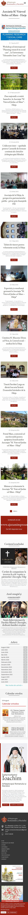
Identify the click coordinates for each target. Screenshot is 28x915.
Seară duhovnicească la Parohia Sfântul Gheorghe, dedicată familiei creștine (14, 622)
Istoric (3, 845)
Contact (3, 859)
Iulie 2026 (4, 650)
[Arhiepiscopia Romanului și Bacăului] (13, 819)
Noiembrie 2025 (6, 670)
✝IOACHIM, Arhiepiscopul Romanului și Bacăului (14, 567)
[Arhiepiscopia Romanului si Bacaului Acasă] (12, 3)
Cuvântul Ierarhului (17, 804)
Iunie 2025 (4, 682)
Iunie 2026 (4, 652)
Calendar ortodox (10, 703)
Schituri (3, 853)
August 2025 (5, 677)
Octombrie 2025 (6, 672)
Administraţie (5, 849)
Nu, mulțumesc (12, 912)
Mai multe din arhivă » (14, 685)
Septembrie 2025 (6, 674)
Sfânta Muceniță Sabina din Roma (17, 729)
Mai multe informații (5, 909)
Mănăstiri (4, 851)
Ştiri (2, 841)
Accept (3, 912)
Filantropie (4, 857)
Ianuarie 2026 (5, 665)
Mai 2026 (4, 655)
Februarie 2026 (6, 662)
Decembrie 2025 (6, 667)
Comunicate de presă (7, 843)
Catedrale (4, 847)
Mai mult (14, 67)
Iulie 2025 (4, 679)
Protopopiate (5, 855)
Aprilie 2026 (5, 657)
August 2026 (5, 647)
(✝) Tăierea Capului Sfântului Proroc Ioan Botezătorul (17, 712)
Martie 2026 (5, 660)
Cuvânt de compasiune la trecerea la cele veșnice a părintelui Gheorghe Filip (14, 574)
